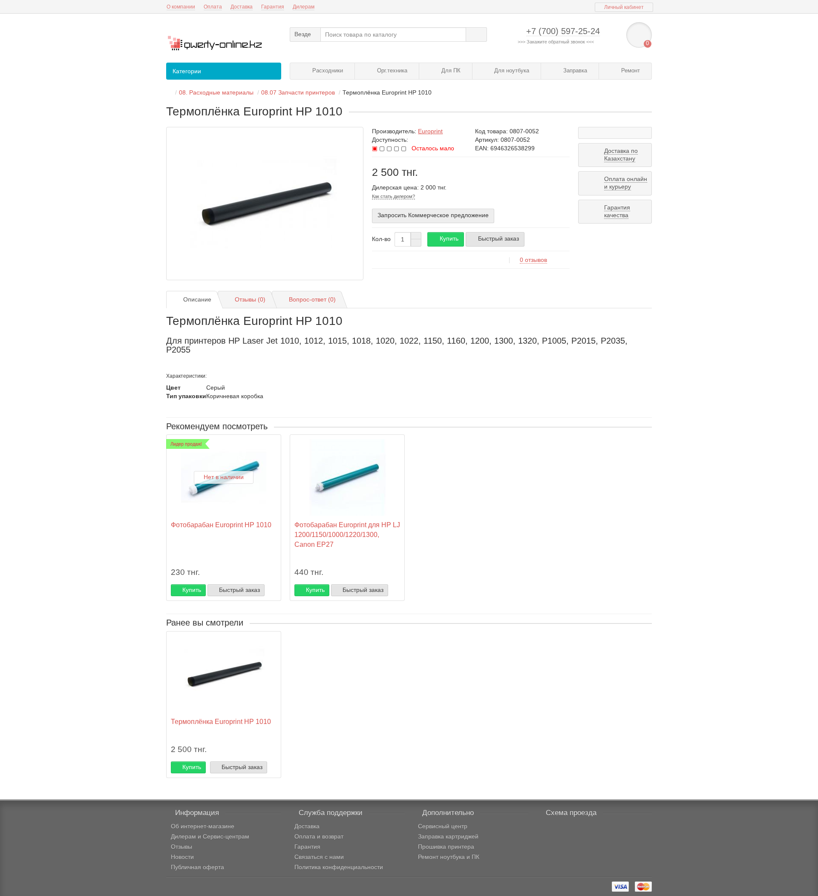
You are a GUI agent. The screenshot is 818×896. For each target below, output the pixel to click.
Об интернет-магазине (202, 826)
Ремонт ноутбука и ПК (448, 856)
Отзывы (181, 846)
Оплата (213, 7)
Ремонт (629, 70)
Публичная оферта (197, 867)
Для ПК (450, 70)
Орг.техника (391, 70)
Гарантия (272, 7)
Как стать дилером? (393, 196)
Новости (182, 856)
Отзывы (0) (250, 299)
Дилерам (303, 7)
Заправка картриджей (448, 836)
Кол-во (381, 238)
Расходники (327, 70)
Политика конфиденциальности (338, 867)
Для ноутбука (511, 70)
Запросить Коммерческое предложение (433, 215)
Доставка (241, 7)
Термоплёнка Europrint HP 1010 (221, 721)
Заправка (574, 70)
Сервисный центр (442, 826)
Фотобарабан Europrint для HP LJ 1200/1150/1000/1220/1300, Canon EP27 (347, 534)
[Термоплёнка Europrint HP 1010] (264, 203)
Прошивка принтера (446, 846)
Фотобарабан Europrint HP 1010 (221, 524)
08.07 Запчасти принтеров (298, 92)
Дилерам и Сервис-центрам (210, 836)
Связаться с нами (319, 856)
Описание (197, 299)
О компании (181, 7)
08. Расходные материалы (216, 92)
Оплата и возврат (318, 836)
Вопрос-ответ (312, 299)
